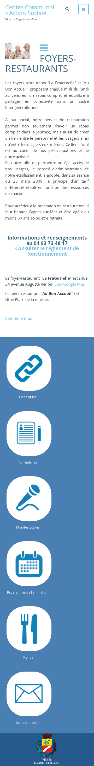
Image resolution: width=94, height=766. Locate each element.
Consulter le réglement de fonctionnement (47, 251)
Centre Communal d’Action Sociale (47, 748)
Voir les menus (18, 318)
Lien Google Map (70, 284)
